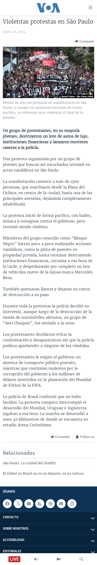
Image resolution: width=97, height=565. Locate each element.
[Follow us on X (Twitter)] (18, 503)
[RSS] (39, 503)
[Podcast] (50, 503)
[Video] (59, 559)
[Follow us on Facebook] (7, 503)
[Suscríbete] (61, 503)
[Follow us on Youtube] (28, 503)
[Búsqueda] (81, 559)
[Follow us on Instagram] (71, 503)
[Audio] (36, 559)
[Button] (84, 41)
